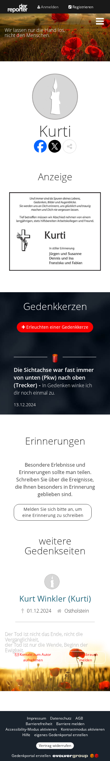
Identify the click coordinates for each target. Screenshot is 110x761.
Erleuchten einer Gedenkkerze (56, 327)
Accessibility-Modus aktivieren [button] (31, 729)
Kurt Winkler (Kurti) (55, 598)
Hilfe (26, 734)
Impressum (36, 718)
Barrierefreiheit (39, 723)
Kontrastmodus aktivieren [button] (83, 729)
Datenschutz (61, 718)
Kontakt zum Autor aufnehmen (35, 657)
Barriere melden (70, 723)
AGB (79, 718)
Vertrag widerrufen (55, 745)
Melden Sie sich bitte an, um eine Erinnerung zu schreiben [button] (52, 512)
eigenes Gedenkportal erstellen (61, 734)
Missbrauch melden (87, 657)
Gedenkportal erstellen (32, 755)
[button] (100, 21)
